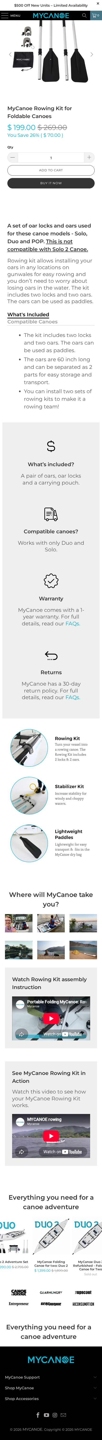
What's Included (28, 314)
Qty (10, 147)
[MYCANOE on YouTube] (46, 1415)
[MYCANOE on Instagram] (55, 1415)
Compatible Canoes (32, 322)
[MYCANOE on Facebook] (38, 1415)
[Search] (84, 15)
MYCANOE (32, 1429)
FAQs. (72, 623)
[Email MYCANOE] (63, 1415)
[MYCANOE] (51, 15)
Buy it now (51, 183)
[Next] (91, 54)
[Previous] (11, 54)
